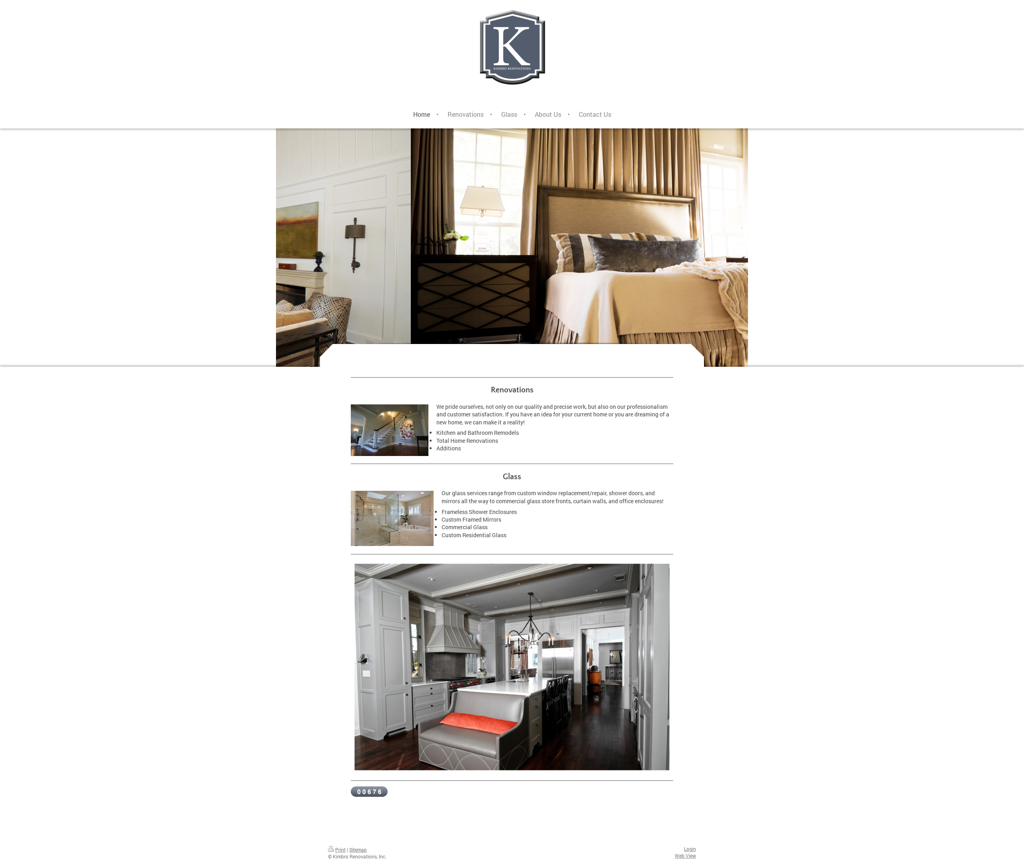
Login (690, 849)
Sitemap (358, 850)
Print (340, 850)
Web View (685, 856)
